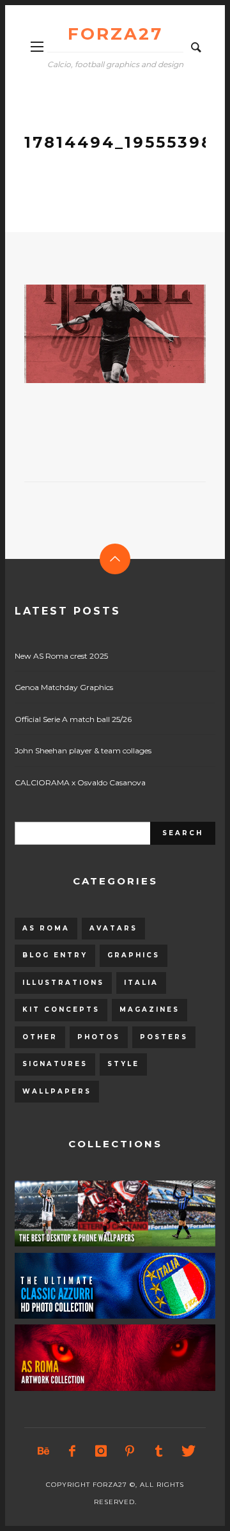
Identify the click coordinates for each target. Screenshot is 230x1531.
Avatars (113, 928)
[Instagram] (101, 1451)
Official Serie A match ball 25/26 (73, 719)
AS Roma (46, 928)
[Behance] (43, 1451)
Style (123, 1064)
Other (39, 1037)
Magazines (149, 1009)
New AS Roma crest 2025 (61, 656)
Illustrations (63, 982)
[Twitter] (187, 1451)
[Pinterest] (129, 1451)
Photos (98, 1037)
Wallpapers (56, 1091)
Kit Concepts (61, 1009)
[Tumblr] (158, 1451)
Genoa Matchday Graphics (64, 687)
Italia (141, 982)
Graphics (133, 955)
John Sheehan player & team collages (83, 750)
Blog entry (55, 955)
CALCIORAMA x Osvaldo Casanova (80, 782)
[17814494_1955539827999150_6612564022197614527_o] (94, 333)
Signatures (55, 1064)
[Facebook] (72, 1451)
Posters (164, 1037)
